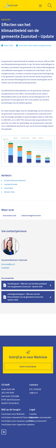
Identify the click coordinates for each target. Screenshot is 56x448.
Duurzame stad (9, 215)
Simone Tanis (9, 192)
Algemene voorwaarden (40, 417)
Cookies (33, 414)
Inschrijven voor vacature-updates (14, 420)
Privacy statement (38, 420)
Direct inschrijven (28, 366)
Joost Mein (8, 188)
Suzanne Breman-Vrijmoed (14, 180)
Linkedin (5, 267)
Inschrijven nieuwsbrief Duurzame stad (14, 417)
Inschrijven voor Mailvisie (13, 414)
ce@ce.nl (33, 392)
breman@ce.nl (8, 264)
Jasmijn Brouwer (11, 184)
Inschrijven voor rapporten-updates (14, 424)
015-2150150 (35, 389)
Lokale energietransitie (31, 215)
